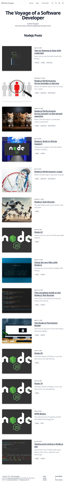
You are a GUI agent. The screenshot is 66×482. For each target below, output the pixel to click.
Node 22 (38, 232)
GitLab (31, 3)
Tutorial (37, 62)
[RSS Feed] (59, 3)
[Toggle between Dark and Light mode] (52, 3)
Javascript (49, 62)
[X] (63, 3)
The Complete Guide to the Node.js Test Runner (47, 294)
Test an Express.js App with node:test (47, 51)
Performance (51, 93)
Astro (9, 480)
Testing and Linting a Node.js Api (48, 445)
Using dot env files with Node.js (45, 263)
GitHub (45, 480)
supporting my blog (12, 478)
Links (42, 423)
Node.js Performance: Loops (48, 171)
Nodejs (43, 62)
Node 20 (38, 353)
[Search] (56, 3)
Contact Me (45, 3)
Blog (37, 3)
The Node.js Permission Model (46, 324)
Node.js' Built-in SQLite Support (45, 142)
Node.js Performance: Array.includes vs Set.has (46, 82)
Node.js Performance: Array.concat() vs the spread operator (48, 114)
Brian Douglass (9, 3)
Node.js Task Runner (44, 201)
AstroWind (14, 480)
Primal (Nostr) (59, 480)
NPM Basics (40, 413)
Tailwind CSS (23, 480)
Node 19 (38, 383)
